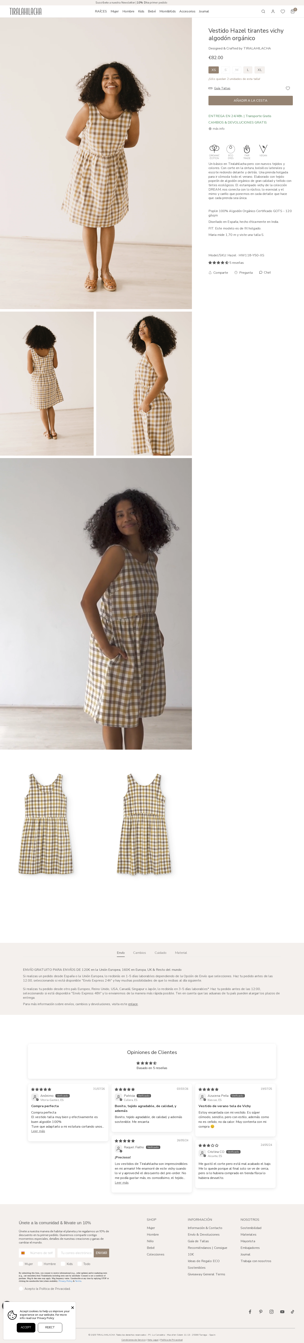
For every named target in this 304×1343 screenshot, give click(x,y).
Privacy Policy (65, 1281)
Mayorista (248, 1241)
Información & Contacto (205, 1228)
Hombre (153, 1234)
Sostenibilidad (251, 1228)
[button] (115, 11)
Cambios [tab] (139, 953)
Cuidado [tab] (160, 953)
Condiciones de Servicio (133, 1339)
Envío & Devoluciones (204, 1234)
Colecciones (155, 1254)
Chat (267, 272)
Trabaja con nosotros (256, 1261)
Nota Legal (152, 1339)
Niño (150, 1241)
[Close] (73, 1307)
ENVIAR (101, 1253)
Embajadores (250, 1248)
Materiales (248, 1234)
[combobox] (23, 1253)
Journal (246, 1254)
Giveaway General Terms (206, 1274)
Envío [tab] (121, 953)
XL (260, 70)
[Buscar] (263, 11)
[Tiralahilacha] (25, 11)
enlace (133, 1004)
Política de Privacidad (171, 1339)
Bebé (151, 1248)
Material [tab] (181, 953)
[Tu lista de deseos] (283, 11)
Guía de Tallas (198, 1241)
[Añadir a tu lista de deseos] (288, 88)
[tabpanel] (152, 987)
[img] (41, 1089)
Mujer (151, 1228)
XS (214, 70)
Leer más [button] (38, 1131)
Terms (78, 1281)
